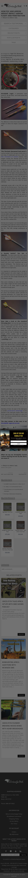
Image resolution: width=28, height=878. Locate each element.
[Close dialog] (26, 431)
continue (18, 443)
